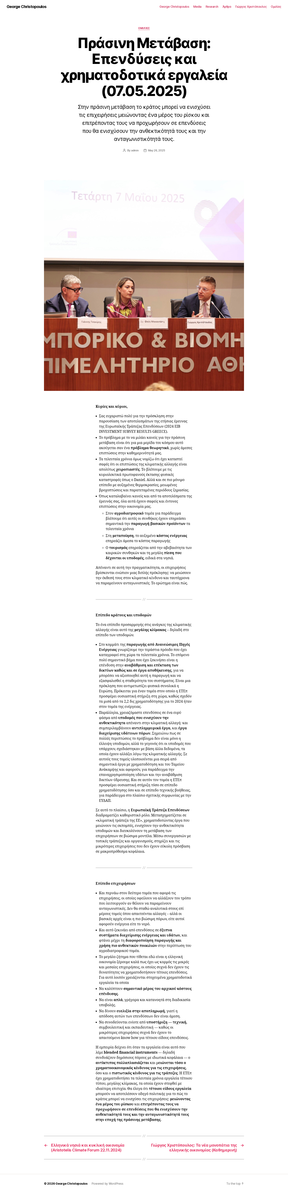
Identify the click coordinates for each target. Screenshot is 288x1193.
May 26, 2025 (156, 150)
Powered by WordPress (107, 1183)
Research (212, 6)
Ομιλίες (276, 6)
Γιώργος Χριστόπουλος (251, 6)
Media (197, 6)
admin (135, 150)
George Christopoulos (26, 7)
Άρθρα (226, 6)
